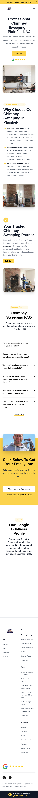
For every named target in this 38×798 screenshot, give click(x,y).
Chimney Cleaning (27, 639)
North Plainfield (26, 740)
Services (5, 644)
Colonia (23, 727)
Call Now (19, 53)
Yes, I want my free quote (19, 489)
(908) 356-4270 (26, 495)
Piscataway (24, 744)
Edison (23, 735)
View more (24, 660)
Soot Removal (25, 652)
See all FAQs (19, 414)
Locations (6, 652)
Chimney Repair (26, 656)
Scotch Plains (25, 748)
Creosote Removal (27, 647)
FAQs (4, 648)
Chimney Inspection (27, 643)
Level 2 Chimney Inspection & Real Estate (26, 695)
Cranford (24, 731)
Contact (5, 657)
